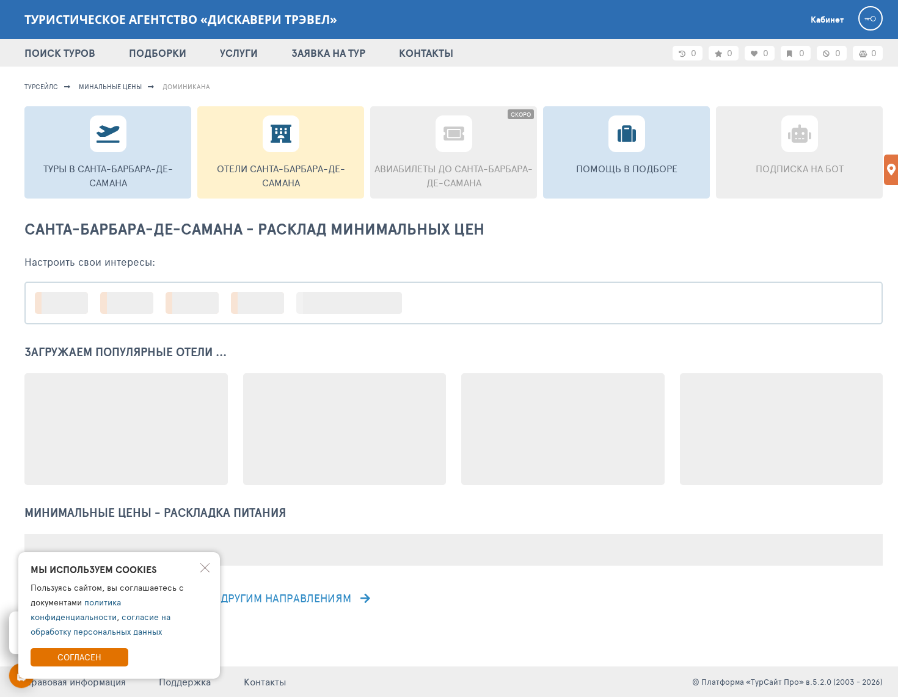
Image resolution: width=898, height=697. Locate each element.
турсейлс (41, 86)
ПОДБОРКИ (157, 52)
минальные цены (110, 86)
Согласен (79, 657)
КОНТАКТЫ (426, 52)
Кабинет (827, 19)
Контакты (265, 681)
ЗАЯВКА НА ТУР (328, 52)
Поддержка (185, 681)
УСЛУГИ (239, 52)
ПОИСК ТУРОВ (59, 52)
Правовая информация (75, 681)
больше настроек (355, 302)
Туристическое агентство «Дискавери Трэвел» (180, 19)
